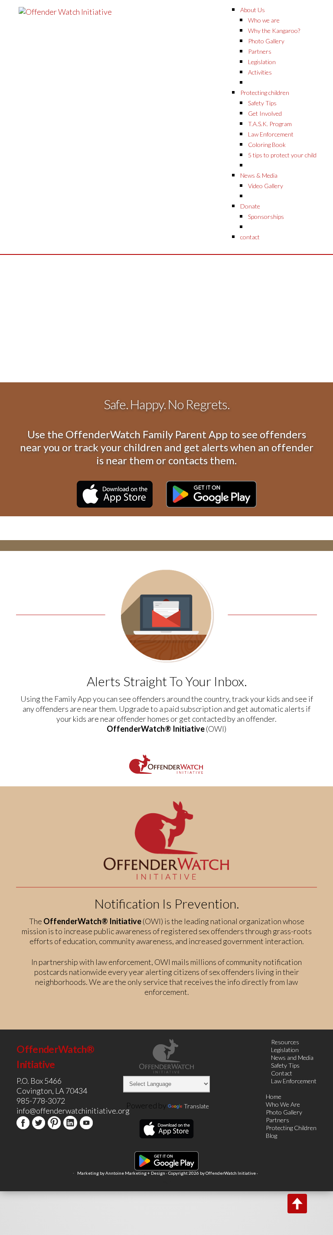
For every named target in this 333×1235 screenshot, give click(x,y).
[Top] (297, 1203)
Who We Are (283, 1104)
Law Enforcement (294, 1081)
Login (166, 1181)
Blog (271, 1135)
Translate (196, 1106)
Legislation (285, 1049)
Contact (281, 1073)
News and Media (292, 1057)
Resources (285, 1042)
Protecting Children (291, 1127)
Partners (277, 1120)
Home (273, 1096)
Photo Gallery (284, 1112)
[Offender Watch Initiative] (65, 11)
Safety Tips (285, 1065)
